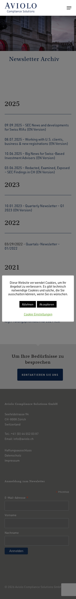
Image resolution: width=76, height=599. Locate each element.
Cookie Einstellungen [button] (38, 314)
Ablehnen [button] (27, 304)
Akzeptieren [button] (46, 304)
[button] (69, 8)
